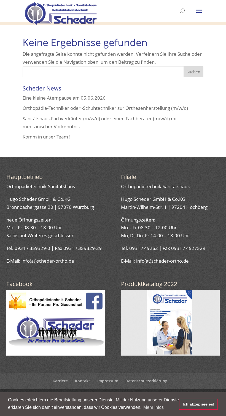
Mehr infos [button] (153, 407)
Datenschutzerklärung (146, 380)
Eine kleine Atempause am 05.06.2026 (64, 98)
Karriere (60, 380)
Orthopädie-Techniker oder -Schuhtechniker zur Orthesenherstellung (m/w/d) (105, 108)
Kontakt (82, 380)
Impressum (107, 380)
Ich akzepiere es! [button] (198, 404)
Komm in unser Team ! (47, 137)
